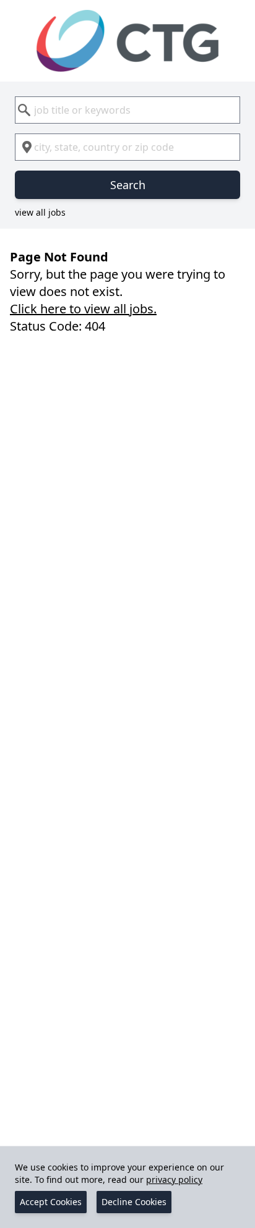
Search (127, 184)
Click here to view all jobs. (83, 308)
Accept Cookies (51, 1202)
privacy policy (174, 1179)
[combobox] (127, 110)
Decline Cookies (134, 1202)
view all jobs (40, 212)
